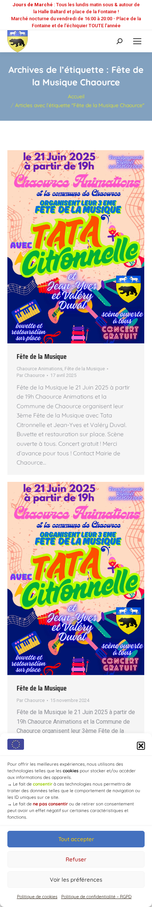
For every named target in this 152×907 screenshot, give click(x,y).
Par (31, 375)
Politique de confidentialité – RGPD (96, 896)
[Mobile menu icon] (137, 41)
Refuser (76, 859)
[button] (141, 745)
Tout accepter (76, 839)
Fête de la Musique (42, 356)
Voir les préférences (76, 879)
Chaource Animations (39, 368)
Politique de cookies (37, 896)
